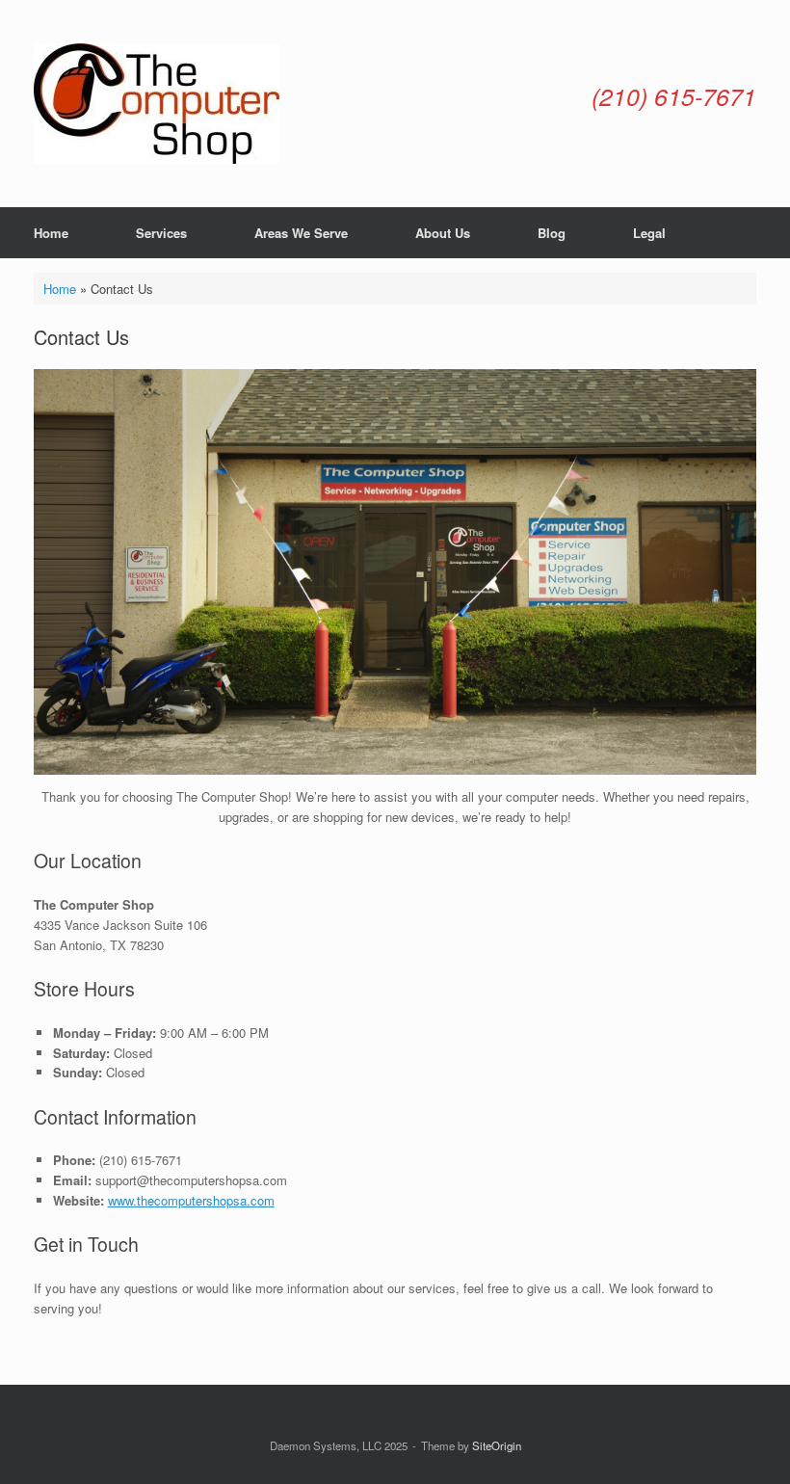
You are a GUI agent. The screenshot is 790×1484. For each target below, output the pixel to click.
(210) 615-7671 (674, 96)
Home (51, 233)
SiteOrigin (496, 1445)
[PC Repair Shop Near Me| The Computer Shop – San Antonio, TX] (156, 103)
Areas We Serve (301, 233)
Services (161, 233)
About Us (442, 233)
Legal (649, 233)
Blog (552, 233)
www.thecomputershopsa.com (191, 1200)
